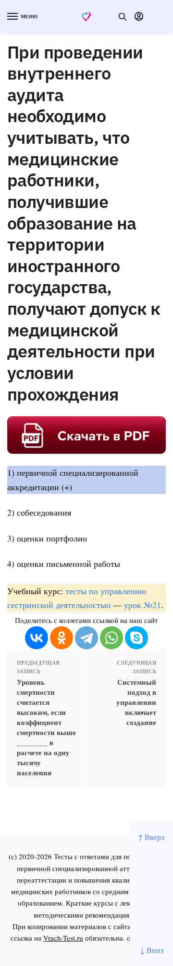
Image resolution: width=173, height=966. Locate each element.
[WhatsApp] (111, 637)
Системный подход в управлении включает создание (136, 702)
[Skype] (136, 637)
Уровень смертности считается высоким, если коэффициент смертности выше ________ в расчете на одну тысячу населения (46, 727)
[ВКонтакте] (36, 637)
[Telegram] (86, 637)
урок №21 (142, 604)
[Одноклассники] (61, 637)
